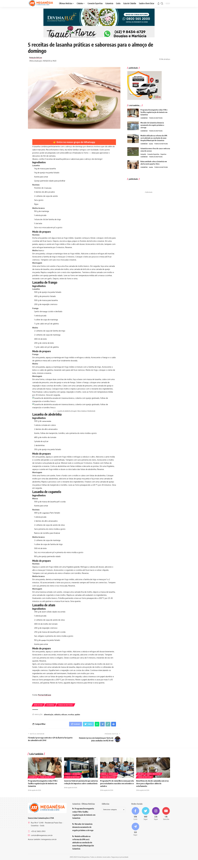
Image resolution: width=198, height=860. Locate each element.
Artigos (141, 774)
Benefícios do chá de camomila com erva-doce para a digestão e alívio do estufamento (152, 783)
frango (44, 311)
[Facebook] (135, 814)
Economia (76, 774)
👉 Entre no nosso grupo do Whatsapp (74, 142)
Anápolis (143, 154)
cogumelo (45, 513)
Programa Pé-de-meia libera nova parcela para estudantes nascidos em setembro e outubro (117, 783)
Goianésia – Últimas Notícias (83, 804)
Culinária (50, 705)
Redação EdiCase (35, 57)
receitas (71, 714)
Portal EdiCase (44, 695)
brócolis (48, 188)
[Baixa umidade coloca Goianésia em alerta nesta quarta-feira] (133, 164)
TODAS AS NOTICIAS (65, 705)
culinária (57, 714)
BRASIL (67, 774)
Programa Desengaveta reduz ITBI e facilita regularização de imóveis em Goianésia (153, 112)
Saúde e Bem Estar (154, 774)
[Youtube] (166, 814)
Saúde (151, 144)
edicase (64, 714)
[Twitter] (145, 814)
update (77, 714)
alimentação (48, 714)
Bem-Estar (38, 705)
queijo (43, 640)
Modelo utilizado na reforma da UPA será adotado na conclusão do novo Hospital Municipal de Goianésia (153, 138)
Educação (113, 774)
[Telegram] (135, 829)
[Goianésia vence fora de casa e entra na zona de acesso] (133, 151)
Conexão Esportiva (153, 154)
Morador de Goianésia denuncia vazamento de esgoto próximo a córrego (152, 125)
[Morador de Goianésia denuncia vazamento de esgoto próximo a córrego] (133, 125)
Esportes (163, 154)
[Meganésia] (41, 3)
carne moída (46, 421)
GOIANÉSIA (144, 118)
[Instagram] (156, 814)
